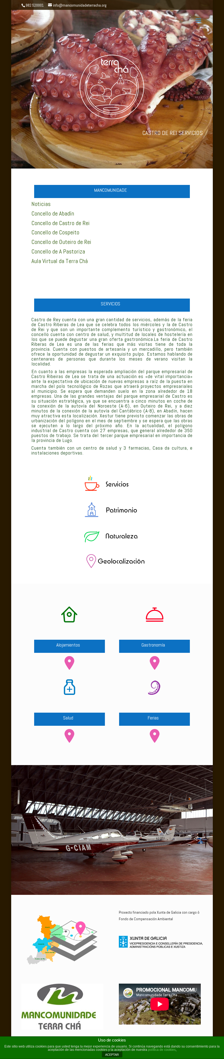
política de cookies (162, 1050)
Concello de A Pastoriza (58, 251)
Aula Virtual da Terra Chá (59, 261)
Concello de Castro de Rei (60, 223)
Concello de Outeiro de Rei (61, 242)
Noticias (41, 204)
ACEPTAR (112, 1054)
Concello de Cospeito (55, 232)
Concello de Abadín (52, 213)
